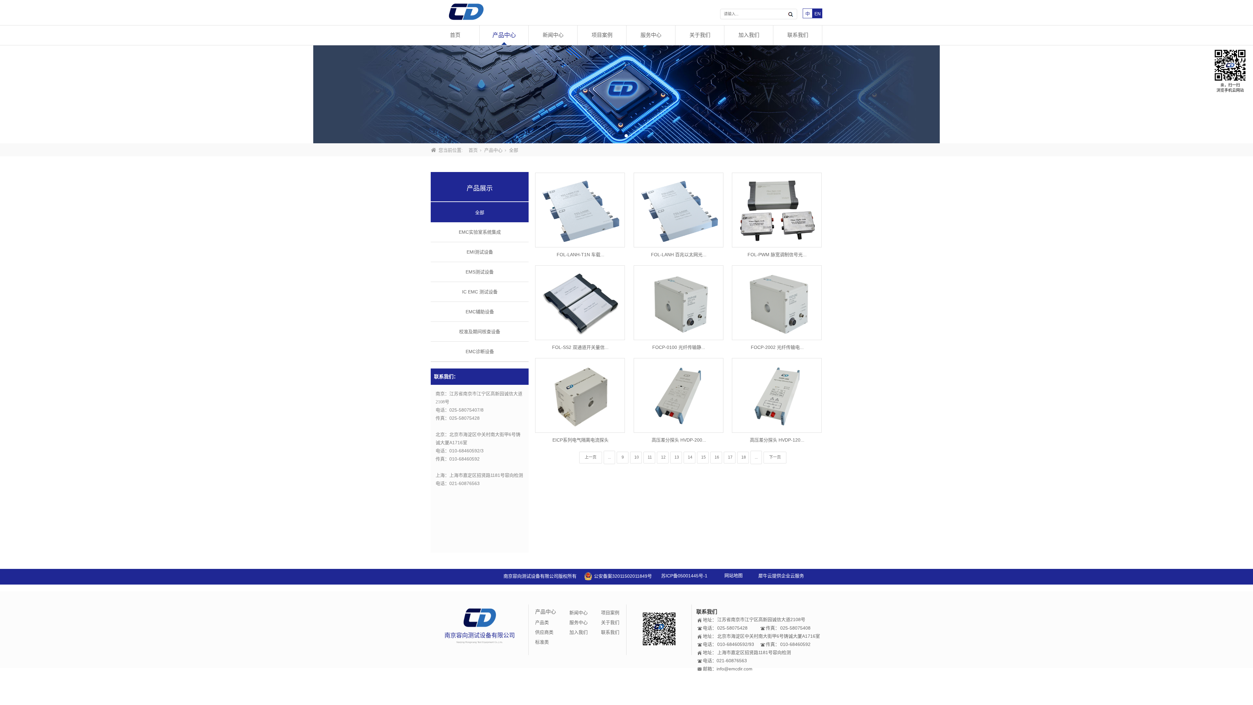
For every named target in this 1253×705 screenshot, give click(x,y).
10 (636, 457)
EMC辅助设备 (480, 311)
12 (663, 457)
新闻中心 (553, 35)
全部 (479, 212)
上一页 (590, 457)
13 (676, 457)
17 (730, 457)
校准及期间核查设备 (479, 331)
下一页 (775, 457)
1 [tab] (626, 135)
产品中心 (504, 35)
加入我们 (748, 35)
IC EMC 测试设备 (480, 291)
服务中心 (651, 35)
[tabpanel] (626, 94)
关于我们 (699, 35)
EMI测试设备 (480, 252)
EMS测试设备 (480, 271)
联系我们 (797, 35)
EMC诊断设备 (480, 351)
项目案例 (602, 35)
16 (717, 457)
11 (650, 457)
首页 (455, 35)
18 (743, 457)
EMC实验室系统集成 (480, 232)
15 (703, 457)
